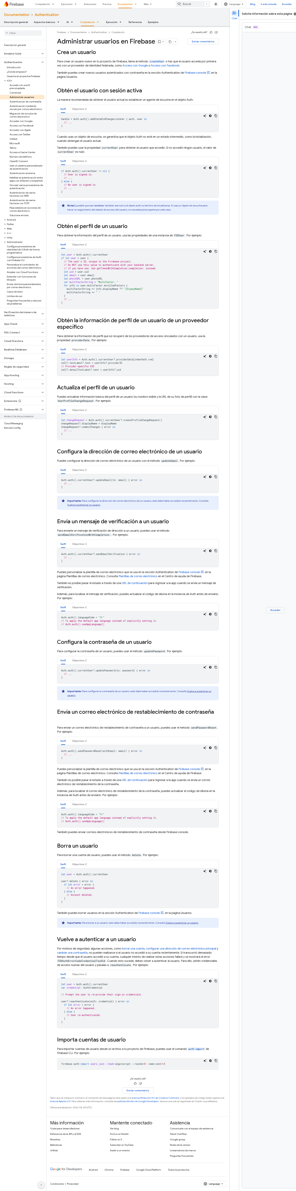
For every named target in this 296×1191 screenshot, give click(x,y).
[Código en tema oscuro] (210, 116)
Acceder (287, 4)
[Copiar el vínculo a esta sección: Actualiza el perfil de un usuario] (138, 388)
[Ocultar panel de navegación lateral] (41, 1184)
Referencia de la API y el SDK (65, 1134)
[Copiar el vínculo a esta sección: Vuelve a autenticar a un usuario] (139, 940)
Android (93, 1169)
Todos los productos (178, 1169)
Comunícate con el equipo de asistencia (191, 1128)
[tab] (63, 109)
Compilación (42, 4)
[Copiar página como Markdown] (170, 42)
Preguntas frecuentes (181, 1155)
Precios (107, 4)
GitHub (54, 1150)
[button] (20, 53)
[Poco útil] (216, 32)
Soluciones (90, 4)
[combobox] (193, 4)
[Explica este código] (205, 116)
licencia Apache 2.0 (60, 1101)
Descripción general (16, 22)
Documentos (125, 4)
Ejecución (66, 4)
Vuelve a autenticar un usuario (83, 504)
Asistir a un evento (120, 1150)
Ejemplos (153, 22)
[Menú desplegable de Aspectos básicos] (59, 22)
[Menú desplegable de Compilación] (54, 4)
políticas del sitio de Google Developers (137, 1101)
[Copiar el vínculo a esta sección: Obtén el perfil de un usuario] (130, 227)
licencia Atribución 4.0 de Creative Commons (155, 1097)
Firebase (61, 32)
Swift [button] (63, 108)
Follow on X (116, 1139)
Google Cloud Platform (148, 1169)
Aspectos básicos (44, 22)
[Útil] (211, 32)
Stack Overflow (178, 1134)
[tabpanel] (138, 122)
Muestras (55, 1139)
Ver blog (114, 1128)
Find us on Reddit (119, 1134)
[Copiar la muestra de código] (216, 116)
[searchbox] (23, 33)
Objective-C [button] (79, 108)
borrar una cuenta (133, 948)
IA (67, 22)
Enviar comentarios (203, 41)
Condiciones (57, 1183)
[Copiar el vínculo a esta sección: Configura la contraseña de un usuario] (155, 642)
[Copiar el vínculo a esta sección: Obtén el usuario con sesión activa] (145, 91)
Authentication (47, 15)
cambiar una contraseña (72, 952)
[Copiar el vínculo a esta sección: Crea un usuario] (99, 53)
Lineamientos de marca (183, 1150)
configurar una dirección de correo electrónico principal (181, 948)
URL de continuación (135, 583)
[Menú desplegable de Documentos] (137, 4)
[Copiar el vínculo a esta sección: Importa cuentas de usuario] (129, 1040)
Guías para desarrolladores (64, 1128)
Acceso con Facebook (165, 65)
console (195, 73)
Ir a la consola (268, 4)
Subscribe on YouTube (121, 1144)
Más (146, 4)
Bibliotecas (56, 1144)
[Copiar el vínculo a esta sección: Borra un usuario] (101, 846)
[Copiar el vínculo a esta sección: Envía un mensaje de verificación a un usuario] (172, 522)
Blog (252, 4)
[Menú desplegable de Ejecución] (76, 4)
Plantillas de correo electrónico (138, 576)
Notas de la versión (180, 1144)
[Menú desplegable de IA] (73, 22)
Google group (177, 1139)
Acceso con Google (135, 65)
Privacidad (72, 1183)
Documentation (16, 15)
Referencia (135, 22)
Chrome (108, 1169)
